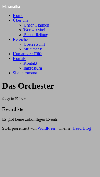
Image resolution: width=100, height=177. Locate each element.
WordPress (47, 128)
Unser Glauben (36, 25)
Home (18, 15)
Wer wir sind (34, 30)
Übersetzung (34, 44)
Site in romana (25, 73)
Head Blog (82, 128)
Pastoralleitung (35, 34)
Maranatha (11, 6)
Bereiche (20, 39)
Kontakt (19, 58)
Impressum (32, 68)
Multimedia (33, 49)
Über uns (20, 20)
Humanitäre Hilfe (27, 53)
